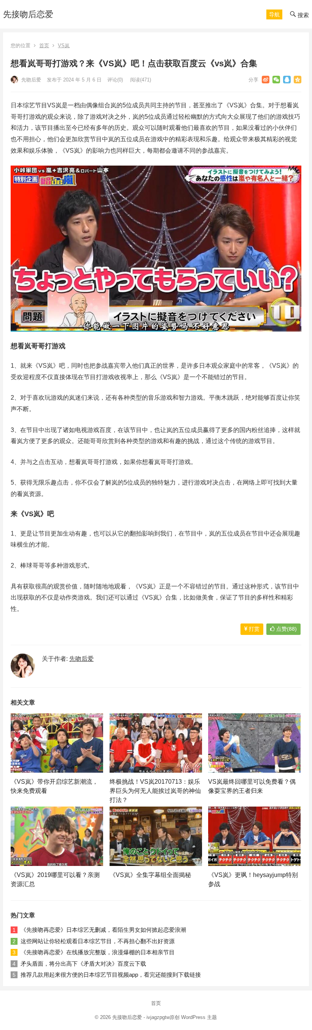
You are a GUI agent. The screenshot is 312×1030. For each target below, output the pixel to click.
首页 (44, 45)
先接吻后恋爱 (28, 14)
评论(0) (115, 80)
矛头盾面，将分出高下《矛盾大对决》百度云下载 (83, 963)
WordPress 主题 (199, 1017)
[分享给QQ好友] (287, 79)
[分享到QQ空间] (297, 79)
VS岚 (64, 45)
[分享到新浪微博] (265, 79)
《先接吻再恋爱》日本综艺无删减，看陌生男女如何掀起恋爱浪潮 (103, 929)
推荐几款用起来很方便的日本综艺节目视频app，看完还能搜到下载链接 (111, 974)
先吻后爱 (30, 80)
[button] (274, 14)
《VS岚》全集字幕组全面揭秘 (150, 875)
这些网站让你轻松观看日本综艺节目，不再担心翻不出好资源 (98, 941)
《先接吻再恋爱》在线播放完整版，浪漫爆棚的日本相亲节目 (98, 952)
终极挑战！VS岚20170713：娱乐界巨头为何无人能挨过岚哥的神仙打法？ (155, 790)
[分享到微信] (276, 79)
